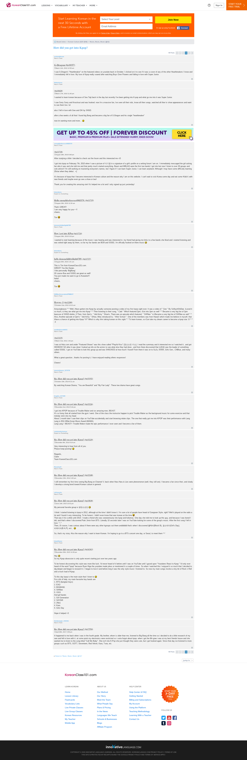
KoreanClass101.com (141, 752)
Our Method (102, 692)
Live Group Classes (74, 711)
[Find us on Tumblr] (163, 723)
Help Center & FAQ (138, 692)
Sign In (219, 5)
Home (67, 692)
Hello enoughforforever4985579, (69, 200)
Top (192, 79)
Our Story (101, 696)
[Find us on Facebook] (175, 718)
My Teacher (79, 5)
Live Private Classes (74, 707)
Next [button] (192, 52)
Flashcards (70, 700)
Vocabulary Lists (72, 704)
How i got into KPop (63, 233)
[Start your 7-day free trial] (170, 694)
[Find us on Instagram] (169, 723)
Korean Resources (73, 715)
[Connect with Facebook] (183, 28)
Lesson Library (71, 696)
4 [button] (189, 53)
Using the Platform (137, 707)
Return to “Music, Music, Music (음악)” (68, 656)
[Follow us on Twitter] (163, 718)
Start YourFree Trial (235, 5)
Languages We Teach (107, 715)
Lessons (45, 5)
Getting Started (136, 696)
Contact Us (134, 719)
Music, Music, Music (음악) (99, 42)
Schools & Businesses (107, 719)
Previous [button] (177, 52)
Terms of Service (152, 755)
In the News (102, 711)
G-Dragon (59, 65)
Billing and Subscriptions (140, 700)
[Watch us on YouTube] (169, 718)
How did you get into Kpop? (70, 48)
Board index (61, 42)
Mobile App (70, 723)
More (92, 5)
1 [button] (180, 53)
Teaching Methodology (139, 711)
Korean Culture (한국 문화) (78, 42)
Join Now (173, 19)
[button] (209, 5)
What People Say (105, 704)
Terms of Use (105, 33)
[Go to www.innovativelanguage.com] (123, 746)
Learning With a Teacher (140, 715)
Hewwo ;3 (58, 302)
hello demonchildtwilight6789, (68, 258)
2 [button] (183, 53)
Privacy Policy (115, 33)
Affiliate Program (104, 727)
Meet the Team (104, 700)
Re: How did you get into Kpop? (69, 378)
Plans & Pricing (104, 707)
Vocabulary (61, 5)
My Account (134, 704)
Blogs (99, 723)
